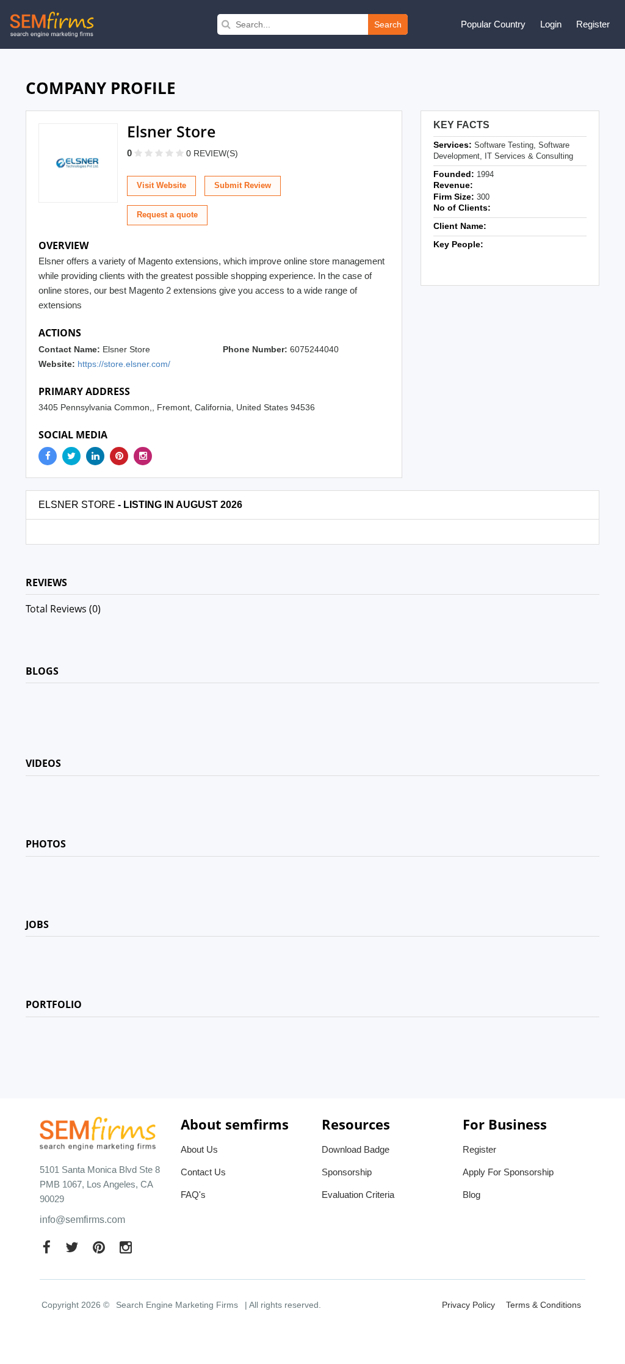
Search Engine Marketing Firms (177, 1305)
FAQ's (193, 1194)
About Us (199, 1149)
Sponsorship (347, 1172)
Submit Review (242, 185)
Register (593, 24)
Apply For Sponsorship (508, 1172)
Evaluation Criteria (358, 1194)
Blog (471, 1194)
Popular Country (493, 24)
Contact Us (203, 1172)
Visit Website (161, 185)
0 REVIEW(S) (212, 153)
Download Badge (355, 1149)
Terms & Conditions (543, 1305)
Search (388, 24)
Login (551, 24)
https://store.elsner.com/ (124, 364)
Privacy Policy (468, 1305)
